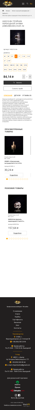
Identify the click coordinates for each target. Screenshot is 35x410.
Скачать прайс (17, 89)
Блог (17, 325)
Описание (8, 95)
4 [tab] (13, 238)
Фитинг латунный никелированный (20, 10)
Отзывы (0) (26, 95)
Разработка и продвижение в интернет (13, 405)
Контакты (17, 328)
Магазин (8, 10)
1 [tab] (7, 238)
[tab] (8, 95)
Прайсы (17, 317)
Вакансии (17, 322)
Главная (3, 11)
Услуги (17, 314)
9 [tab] (25, 238)
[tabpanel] (17, 214)
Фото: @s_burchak (17, 398)
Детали (17, 95)
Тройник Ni (5, 13)
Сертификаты (18, 320)
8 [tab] (22, 238)
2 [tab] (9, 238)
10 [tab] (27, 238)
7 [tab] (20, 238)
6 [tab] (18, 238)
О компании (17, 311)
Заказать (19, 82)
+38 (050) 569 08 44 (18, 362)
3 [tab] (11, 238)
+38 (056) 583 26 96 (19, 342)
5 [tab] (16, 238)
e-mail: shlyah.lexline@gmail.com (18, 365)
